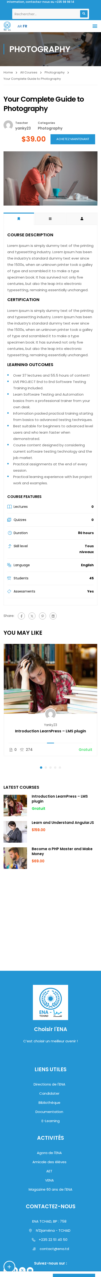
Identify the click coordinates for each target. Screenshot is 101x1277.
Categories (46, 123)
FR (25, 26)
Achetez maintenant (72, 139)
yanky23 (50, 725)
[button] (95, 26)
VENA (49, 1180)
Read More (50, 678)
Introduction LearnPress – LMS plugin (50, 731)
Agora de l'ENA (49, 1152)
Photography (55, 72)
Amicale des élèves (49, 1161)
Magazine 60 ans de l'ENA (50, 1189)
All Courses (28, 72)
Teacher (21, 123)
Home (8, 72)
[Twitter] (31, 615)
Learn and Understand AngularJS (63, 822)
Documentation (49, 1111)
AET (49, 1171)
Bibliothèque (49, 1102)
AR (19, 26)
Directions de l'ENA (49, 1084)
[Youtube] (30, 1270)
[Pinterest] (42, 615)
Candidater (49, 1093)
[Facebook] (21, 615)
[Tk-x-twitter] (22, 1270)
